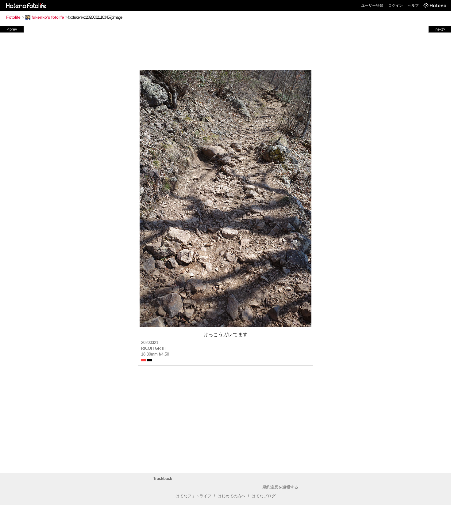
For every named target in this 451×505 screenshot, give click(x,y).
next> (440, 29)
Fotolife (13, 17)
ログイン (395, 5)
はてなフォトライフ (193, 496)
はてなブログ (264, 496)
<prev (12, 29)
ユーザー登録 (372, 5)
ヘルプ (413, 5)
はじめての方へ (231, 496)
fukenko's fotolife (48, 17)
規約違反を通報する (280, 487)
